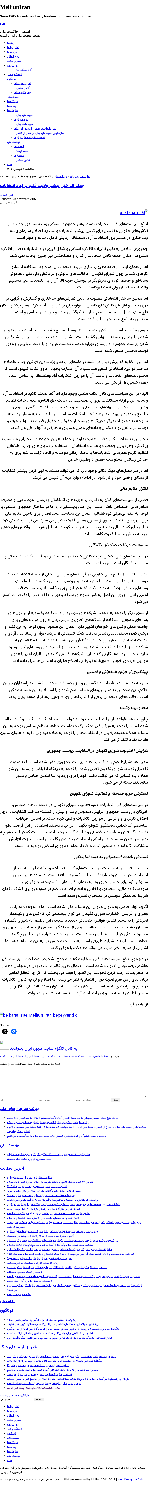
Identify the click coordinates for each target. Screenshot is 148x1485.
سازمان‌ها (12, 110)
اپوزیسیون (13, 65)
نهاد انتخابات (21, 1056)
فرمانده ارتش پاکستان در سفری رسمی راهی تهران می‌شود (39, 1374)
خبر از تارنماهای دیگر (18, 1347)
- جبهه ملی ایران (23, 115)
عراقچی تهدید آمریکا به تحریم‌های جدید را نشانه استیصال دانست (44, 1383)
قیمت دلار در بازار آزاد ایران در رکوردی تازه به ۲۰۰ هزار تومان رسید (43, 1209)
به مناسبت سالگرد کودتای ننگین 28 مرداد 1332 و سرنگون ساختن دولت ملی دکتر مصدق (57, 1267)
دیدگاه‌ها (12, 101)
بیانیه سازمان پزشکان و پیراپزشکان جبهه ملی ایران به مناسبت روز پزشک (48, 1122)
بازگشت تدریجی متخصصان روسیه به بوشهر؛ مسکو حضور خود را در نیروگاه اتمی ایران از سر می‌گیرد (63, 1204)
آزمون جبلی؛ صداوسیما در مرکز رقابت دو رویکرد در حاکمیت (40, 1236)
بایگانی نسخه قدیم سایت (14, 1395)
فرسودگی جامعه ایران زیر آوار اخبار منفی (30, 1281)
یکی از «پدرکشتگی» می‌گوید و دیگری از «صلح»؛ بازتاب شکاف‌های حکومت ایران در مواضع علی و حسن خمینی (68, 1379)
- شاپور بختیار (22, 160)
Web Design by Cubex (132, 1480)
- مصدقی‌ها (21, 151)
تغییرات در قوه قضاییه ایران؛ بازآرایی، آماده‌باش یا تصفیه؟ (39, 1258)
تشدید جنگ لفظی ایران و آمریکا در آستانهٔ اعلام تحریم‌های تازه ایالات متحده (50, 1245)
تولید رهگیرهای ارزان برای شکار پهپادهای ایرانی (33, 1388)
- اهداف (19, 146)
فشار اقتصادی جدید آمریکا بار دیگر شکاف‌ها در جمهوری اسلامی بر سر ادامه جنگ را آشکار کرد (59, 1249)
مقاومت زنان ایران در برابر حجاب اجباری (29, 1177)
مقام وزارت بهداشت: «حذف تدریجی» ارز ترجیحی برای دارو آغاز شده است (48, 1213)
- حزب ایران (21, 119)
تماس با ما (13, 47)
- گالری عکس (22, 88)
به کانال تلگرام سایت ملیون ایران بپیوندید (43, 1048)
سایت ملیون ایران (80, 176)
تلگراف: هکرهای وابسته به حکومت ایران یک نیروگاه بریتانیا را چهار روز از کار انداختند (54, 1361)
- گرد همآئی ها (23, 70)
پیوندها (11, 106)
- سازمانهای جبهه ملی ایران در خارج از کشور (39, 133)
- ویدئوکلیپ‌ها (22, 92)
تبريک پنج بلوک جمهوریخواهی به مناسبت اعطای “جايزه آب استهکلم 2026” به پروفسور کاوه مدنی (62, 1118)
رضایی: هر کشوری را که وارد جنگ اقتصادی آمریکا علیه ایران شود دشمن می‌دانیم (52, 1370)
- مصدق (19, 155)
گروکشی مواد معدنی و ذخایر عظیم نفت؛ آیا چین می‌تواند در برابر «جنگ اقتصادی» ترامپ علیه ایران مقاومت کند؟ (70, 1254)
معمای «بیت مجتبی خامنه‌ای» (24, 1272)
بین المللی (13, 56)
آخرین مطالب (12, 1168)
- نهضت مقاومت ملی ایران (29, 137)
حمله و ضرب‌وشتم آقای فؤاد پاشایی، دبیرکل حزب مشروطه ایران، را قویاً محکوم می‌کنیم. (56, 1136)
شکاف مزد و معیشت (19, 1294)
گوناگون (11, 79)
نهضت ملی (13, 142)
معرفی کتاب (14, 61)
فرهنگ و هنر (14, 74)
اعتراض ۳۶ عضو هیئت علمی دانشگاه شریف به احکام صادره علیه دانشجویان (50, 1182)
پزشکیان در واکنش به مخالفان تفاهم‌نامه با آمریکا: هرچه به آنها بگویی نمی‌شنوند (53, 1200)
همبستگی (13, 1438)
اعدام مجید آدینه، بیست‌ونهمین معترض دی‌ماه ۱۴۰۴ (37, 1186)
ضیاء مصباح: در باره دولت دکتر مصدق (29, 1159)
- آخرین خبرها (22, 83)
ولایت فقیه (6, 1056)
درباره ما (12, 52)
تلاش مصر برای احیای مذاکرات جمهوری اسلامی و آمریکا (38, 1365)
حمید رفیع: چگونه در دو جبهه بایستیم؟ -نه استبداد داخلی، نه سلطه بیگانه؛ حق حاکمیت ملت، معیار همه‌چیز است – (73, 1276)
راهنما (10, 43)
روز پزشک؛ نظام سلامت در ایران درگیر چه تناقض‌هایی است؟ (41, 1195)
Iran (2, 24)
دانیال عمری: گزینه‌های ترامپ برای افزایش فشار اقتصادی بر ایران (43, 1218)
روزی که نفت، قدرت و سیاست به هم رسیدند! (33, 1263)
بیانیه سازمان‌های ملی (19, 1108)
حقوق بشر (13, 97)
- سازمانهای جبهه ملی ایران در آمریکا (35, 128)
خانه (9, 164)
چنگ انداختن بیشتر (96, 1056)
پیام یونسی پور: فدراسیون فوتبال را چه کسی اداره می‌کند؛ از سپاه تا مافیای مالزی (52, 1231)
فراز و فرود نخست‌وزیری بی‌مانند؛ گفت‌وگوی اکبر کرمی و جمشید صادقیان (48, 1154)
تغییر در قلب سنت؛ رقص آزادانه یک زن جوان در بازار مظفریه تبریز (44, 1191)
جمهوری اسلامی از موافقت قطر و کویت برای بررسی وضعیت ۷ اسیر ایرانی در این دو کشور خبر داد (61, 1356)
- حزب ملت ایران (24, 124)
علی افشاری (6, 195)
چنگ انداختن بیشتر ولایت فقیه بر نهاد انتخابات (42, 185)
